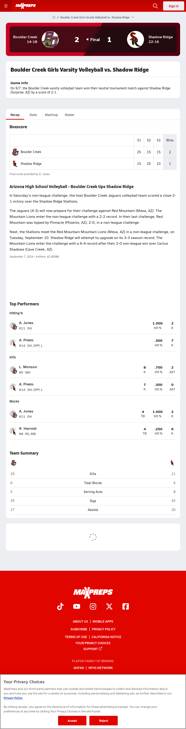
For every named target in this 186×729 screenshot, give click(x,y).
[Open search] (155, 6)
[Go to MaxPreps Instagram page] (93, 607)
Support (90, 648)
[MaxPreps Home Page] (54, 17)
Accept (72, 720)
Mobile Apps (103, 621)
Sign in (174, 6)
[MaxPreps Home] (25, 6)
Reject (103, 720)
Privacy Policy (103, 629)
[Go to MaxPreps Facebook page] (125, 607)
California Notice (106, 637)
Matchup (51, 114)
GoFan (78, 668)
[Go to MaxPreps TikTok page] (60, 607)
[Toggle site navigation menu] (6, 6)
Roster (69, 114)
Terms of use (76, 637)
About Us (80, 621)
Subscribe (79, 629)
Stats (33, 114)
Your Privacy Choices (93, 643)
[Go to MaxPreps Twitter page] (109, 607)
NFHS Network (100, 668)
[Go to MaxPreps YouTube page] (76, 607)
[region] (93, 701)
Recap (15, 114)
